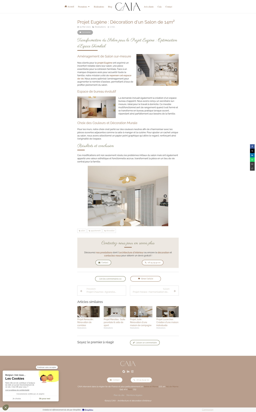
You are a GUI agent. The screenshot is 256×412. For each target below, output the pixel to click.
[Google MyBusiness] (124, 372)
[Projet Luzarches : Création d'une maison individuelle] (167, 311)
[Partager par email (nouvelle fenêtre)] (252, 164)
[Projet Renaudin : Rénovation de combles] (88, 311)
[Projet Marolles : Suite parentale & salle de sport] (115, 311)
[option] (157, 70)
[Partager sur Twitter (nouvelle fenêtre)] (252, 151)
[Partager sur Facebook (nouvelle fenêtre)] (252, 146)
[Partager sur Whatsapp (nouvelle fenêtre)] (252, 159)
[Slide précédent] (139, 70)
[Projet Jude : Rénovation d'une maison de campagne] (141, 311)
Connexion (207, 409)
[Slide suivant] (175, 70)
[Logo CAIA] (128, 7)
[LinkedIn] (128, 372)
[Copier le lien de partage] (252, 168)
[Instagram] (132, 372)
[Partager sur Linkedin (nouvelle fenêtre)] (252, 155)
